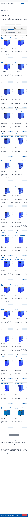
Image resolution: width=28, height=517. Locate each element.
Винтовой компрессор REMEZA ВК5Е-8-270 (19, 235)
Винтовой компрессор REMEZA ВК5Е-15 (6, 38)
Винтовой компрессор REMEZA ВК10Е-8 (19, 285)
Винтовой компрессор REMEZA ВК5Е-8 (6, 62)
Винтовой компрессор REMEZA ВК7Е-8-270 (19, 334)
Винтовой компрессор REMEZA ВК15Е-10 (19, 408)
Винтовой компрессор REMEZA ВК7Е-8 (6, 285)
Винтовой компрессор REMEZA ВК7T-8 (7, 137)
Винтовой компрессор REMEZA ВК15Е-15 (6, 408)
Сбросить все (18, 24)
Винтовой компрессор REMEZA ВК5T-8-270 (21, 161)
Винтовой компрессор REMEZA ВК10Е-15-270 (19, 358)
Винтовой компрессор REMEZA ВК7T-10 (21, 111)
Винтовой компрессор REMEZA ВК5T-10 (7, 87)
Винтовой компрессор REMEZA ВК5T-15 (21, 62)
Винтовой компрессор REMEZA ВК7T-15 (7, 111)
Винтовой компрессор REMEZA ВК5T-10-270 (7, 161)
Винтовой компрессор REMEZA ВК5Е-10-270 (6, 235)
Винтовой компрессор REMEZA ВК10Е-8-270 (6, 384)
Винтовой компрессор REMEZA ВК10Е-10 (19, 309)
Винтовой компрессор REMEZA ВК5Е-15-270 (19, 210)
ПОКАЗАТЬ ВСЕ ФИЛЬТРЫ (10, 32)
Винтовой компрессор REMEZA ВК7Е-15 (6, 260)
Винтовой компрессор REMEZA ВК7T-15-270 (7, 186)
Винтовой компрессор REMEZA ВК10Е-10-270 (19, 384)
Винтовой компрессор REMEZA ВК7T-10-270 (21, 186)
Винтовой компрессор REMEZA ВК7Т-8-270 (6, 210)
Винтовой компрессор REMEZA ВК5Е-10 (19, 38)
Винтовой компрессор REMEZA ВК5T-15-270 (21, 137)
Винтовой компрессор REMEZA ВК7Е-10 (19, 260)
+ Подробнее (3, 109)
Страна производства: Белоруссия (9, 24)
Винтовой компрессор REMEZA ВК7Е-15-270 (6, 334)
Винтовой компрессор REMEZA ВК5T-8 (21, 87)
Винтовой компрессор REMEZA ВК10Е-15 (6, 309)
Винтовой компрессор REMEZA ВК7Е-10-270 (6, 358)
